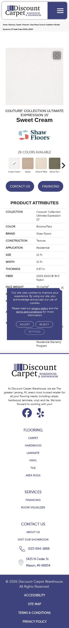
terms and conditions (29, 311)
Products (25, 25)
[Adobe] (27, 163)
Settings (34, 331)
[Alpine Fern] (54, 163)
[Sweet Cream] (14, 163)
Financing (50, 186)
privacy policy (39, 308)
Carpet (18, 25)
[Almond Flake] (41, 163)
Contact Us (20, 186)
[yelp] (40, 413)
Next (63, 164)
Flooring (12, 25)
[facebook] (27, 413)
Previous (6, 164)
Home (5, 25)
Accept (25, 324)
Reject (44, 324)
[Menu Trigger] (60, 10)
